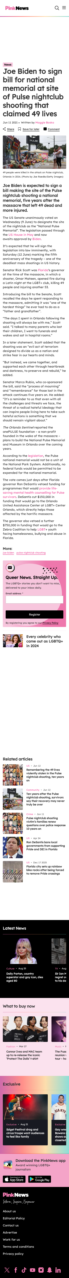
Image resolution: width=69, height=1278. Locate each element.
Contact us (11, 1225)
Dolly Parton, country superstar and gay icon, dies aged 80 (24, 977)
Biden (36, 239)
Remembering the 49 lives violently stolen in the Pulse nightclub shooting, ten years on (45, 775)
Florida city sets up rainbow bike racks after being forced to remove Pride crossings (45, 870)
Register (34, 614)
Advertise (10, 1232)
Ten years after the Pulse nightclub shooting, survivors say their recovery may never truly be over (45, 799)
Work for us (11, 1239)
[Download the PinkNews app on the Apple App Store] (14, 1179)
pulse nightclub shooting (31, 552)
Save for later (31, 129)
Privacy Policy (50, 622)
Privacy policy (13, 1254)
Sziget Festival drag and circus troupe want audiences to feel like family (25, 1133)
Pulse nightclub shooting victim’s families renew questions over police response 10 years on (46, 823)
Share (10, 129)
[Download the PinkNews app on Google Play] (39, 1179)
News (7, 64)
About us (9, 1211)
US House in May (20, 234)
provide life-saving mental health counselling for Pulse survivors (33, 492)
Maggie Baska (44, 122)
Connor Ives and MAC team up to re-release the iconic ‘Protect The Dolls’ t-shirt (24, 1055)
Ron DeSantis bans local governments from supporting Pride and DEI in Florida (45, 845)
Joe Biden (8, 552)
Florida (43, 270)
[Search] (57, 8)
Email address (19, 593)
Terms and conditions (18, 1246)
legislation (35, 456)
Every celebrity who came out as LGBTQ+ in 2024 (44, 641)
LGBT (41, 529)
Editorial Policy (14, 1218)
